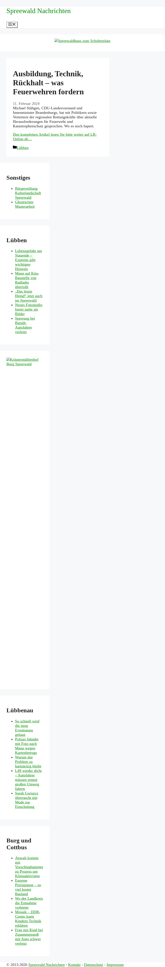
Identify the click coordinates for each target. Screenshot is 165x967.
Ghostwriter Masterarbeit (25, 204)
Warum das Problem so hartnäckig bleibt (28, 761)
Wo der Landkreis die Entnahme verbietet (29, 903)
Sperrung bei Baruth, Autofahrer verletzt (25, 325)
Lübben (23, 148)
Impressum (115, 964)
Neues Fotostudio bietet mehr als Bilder (28, 309)
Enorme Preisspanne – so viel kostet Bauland (28, 887)
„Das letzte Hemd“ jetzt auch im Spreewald (28, 295)
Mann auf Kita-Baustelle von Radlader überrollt (27, 280)
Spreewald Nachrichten (38, 11)
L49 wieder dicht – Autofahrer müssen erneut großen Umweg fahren (28, 779)
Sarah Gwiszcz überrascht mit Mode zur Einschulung (26, 800)
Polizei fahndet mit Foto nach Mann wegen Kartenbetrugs (26, 746)
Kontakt (74, 964)
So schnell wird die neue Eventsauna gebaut (27, 728)
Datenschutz (93, 964)
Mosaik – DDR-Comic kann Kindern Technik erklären (28, 919)
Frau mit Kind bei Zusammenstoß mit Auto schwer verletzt (29, 937)
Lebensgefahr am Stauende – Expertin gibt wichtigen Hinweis (28, 260)
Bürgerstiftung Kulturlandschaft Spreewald (28, 193)
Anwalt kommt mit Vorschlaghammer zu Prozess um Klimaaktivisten (29, 867)
